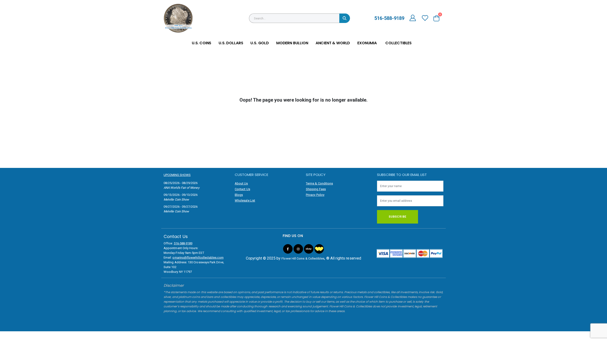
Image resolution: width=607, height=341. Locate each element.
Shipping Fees (316, 189)
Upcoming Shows (177, 175)
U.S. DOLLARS (231, 43)
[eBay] (308, 249)
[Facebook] (288, 249)
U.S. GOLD (259, 43)
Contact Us (242, 189)
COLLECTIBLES (398, 43)
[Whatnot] (319, 249)
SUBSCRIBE (397, 216)
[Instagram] (298, 249)
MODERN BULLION (292, 43)
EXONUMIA (367, 43)
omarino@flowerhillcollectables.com (197, 257)
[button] (438, 18)
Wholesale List (245, 200)
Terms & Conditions (319, 183)
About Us (241, 183)
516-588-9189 (183, 243)
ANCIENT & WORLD (333, 43)
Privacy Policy (315, 195)
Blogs (239, 195)
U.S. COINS (201, 43)
